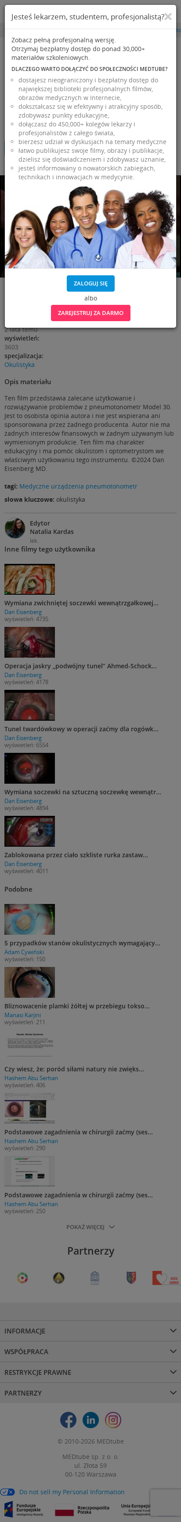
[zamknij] (168, 17)
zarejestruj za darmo (90, 313)
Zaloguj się (91, 283)
